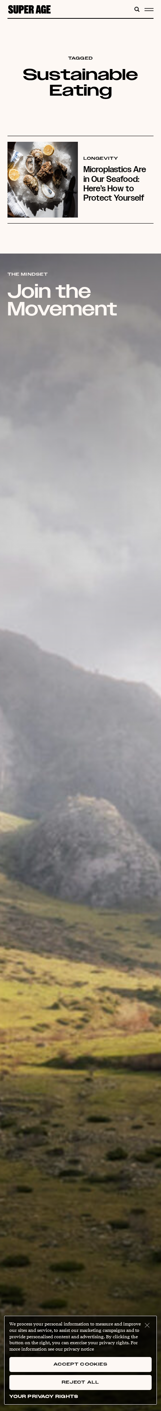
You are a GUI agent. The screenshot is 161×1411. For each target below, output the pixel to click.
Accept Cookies (80, 1364)
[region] (80, 1360)
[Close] (147, 1325)
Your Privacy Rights (43, 1396)
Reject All (80, 1382)
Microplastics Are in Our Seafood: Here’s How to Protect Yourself (114, 184)
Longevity (101, 158)
